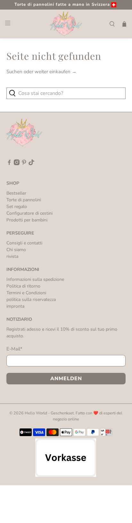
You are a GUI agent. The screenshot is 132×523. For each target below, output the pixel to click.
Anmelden (66, 378)
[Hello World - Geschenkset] (66, 23)
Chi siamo (16, 250)
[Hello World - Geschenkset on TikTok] (31, 164)
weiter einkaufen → (56, 71)
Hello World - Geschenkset (49, 413)
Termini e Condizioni (26, 293)
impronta (15, 306)
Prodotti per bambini (26, 220)
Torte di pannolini (23, 200)
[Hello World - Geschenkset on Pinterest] (24, 164)
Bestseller (16, 193)
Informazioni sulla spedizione (35, 279)
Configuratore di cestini (29, 213)
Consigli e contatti (24, 243)
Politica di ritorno (23, 286)
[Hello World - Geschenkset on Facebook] (9, 164)
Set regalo (16, 207)
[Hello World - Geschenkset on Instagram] (17, 164)
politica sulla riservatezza (31, 299)
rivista (12, 256)
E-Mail (14, 349)
